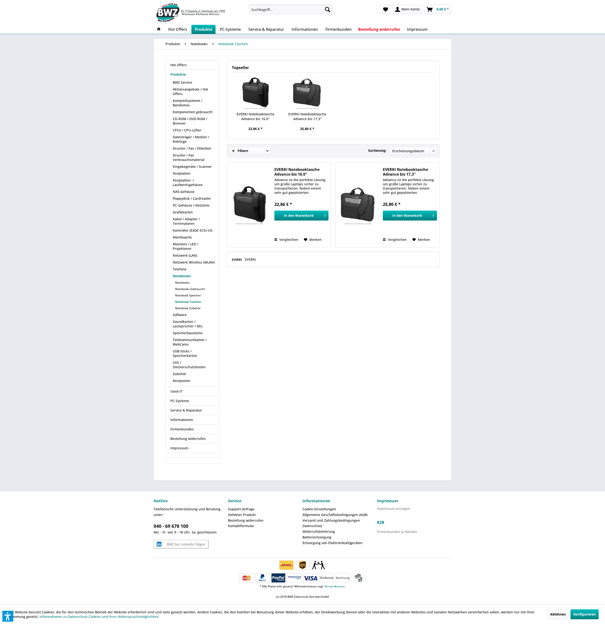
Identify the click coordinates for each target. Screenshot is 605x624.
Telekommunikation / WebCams (190, 342)
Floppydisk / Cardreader (192, 198)
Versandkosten (334, 586)
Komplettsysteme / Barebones (187, 102)
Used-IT (176, 391)
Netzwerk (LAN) (185, 255)
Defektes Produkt (242, 514)
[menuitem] (291, 9)
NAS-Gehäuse (183, 191)
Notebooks (182, 276)
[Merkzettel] (385, 9)
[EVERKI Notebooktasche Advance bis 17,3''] (307, 92)
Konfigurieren (584, 614)
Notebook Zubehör (188, 308)
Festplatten (181, 173)
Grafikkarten (183, 212)
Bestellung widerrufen (188, 438)
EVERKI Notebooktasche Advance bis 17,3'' (307, 116)
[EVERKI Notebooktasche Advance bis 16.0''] (255, 92)
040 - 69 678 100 (171, 526)
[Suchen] (328, 9)
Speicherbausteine (188, 333)
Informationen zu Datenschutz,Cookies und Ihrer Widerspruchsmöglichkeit (99, 616)
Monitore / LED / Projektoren (185, 246)
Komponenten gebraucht (192, 112)
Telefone (179, 269)
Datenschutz (312, 526)
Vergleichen (288, 239)
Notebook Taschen (188, 302)
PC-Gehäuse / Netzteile (191, 205)
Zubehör (179, 374)
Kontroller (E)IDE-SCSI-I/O (192, 230)
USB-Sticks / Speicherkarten (185, 353)
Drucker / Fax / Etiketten (192, 148)
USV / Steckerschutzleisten (189, 364)
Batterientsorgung (316, 537)
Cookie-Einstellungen (319, 509)
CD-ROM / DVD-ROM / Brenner (190, 121)
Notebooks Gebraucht (190, 289)
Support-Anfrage (241, 509)
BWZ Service (182, 82)
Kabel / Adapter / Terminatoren (186, 221)
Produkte (178, 74)
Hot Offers (178, 65)
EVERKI (237, 260)
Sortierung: (377, 150)
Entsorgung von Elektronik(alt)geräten (332, 543)
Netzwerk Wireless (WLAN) (194, 262)
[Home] (159, 29)
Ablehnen (558, 614)
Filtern (242, 150)
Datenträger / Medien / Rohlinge (191, 139)
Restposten (181, 380)
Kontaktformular (241, 526)
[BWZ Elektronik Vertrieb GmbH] (199, 12)
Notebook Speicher (188, 295)
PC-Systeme (179, 401)
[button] (7, 616)
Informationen (181, 419)
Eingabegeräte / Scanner (192, 166)
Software (180, 314)
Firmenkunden (182, 429)
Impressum (179, 448)
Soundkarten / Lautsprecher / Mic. (188, 323)
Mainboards (182, 237)
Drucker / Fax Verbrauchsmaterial (188, 157)
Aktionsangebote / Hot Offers (190, 91)
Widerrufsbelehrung (318, 531)
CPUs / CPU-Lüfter (187, 130)
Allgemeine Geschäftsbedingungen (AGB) (334, 514)
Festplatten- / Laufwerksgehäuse (188, 182)
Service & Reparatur (186, 410)
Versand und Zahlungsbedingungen (331, 520)
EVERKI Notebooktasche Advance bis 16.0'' (255, 116)
